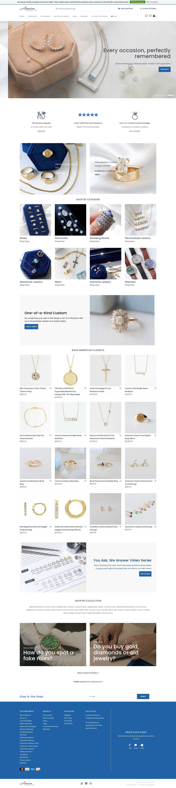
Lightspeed (150, 785)
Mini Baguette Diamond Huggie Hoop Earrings (33, 528)
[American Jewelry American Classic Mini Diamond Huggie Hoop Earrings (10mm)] (70, 509)
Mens (75, 16)
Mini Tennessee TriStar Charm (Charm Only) (33, 390)
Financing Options (27, 737)
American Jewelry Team (29, 743)
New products (48, 718)
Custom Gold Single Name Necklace (136, 390)
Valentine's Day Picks (112, 610)
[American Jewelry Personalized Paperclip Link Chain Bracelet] (35, 417)
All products (47, 715)
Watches (84, 16)
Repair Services (26, 723)
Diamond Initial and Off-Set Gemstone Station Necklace (102, 437)
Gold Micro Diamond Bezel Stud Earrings (104, 528)
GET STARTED (134, 131)
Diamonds (32, 16)
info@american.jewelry (95, 718)
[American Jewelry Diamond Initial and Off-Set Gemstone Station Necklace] (105, 417)
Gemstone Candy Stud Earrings (138, 527)
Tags (45, 723)
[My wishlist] (150, 16)
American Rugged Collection (131, 607)
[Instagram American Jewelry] (91, 783)
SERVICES (41, 131)
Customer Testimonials (29, 746)
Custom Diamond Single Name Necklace (68, 437)
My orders (68, 718)
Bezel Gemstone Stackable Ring (104, 481)
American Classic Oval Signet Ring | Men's (138, 437)
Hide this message (137, 2)
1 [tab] (157, 95)
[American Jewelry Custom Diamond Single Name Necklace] (70, 417)
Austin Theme (131, 785)
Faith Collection (65, 610)
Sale (115, 16)
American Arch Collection (42, 607)
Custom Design (26, 721)
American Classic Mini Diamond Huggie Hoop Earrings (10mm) (69, 528)
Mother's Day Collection (87, 610)
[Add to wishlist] (50, 388)
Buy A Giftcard (25, 715)
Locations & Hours (93, 715)
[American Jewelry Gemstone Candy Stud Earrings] (140, 509)
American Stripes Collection (40, 610)
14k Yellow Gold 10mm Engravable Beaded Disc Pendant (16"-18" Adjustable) (67, 391)
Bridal (22, 16)
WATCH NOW (145, 574)
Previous (8, 60)
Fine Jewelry (45, 16)
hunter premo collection (100, 613)
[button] (146, 16)
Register (67, 715)
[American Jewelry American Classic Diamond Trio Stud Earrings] (140, 463)
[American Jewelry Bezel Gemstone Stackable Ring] (105, 463)
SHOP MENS (60, 173)
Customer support (27, 749)
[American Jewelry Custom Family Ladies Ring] (70, 463)
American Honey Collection (101, 607)
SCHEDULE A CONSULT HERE (105, 173)
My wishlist (68, 723)
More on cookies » (152, 2)
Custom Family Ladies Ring (66, 481)
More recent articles (87, 673)
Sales (45, 721)
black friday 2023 (133, 610)
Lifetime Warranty (26, 729)
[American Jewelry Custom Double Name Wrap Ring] (35, 463)
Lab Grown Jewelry (61, 16)
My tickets (68, 721)
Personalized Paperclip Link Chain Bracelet (32, 437)
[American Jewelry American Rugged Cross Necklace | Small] (105, 370)
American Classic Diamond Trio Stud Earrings (139, 482)
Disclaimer (24, 757)
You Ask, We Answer (99, 16)
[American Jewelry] (35, 8)
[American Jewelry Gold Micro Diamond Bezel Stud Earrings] (105, 509)
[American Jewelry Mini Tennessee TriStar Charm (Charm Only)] (35, 370)
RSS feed (46, 729)
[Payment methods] (22, 770)
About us (23, 718)
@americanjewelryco (92, 681)
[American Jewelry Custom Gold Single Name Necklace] (140, 370)
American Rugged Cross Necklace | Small (100, 390)
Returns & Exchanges (28, 726)
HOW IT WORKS (31, 327)
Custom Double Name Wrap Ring (32, 482)
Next (168, 60)
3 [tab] (170, 95)
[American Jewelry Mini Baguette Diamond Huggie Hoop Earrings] (35, 509)
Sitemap (23, 763)
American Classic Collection (71, 607)
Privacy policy (25, 760)
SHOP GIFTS (157, 69)
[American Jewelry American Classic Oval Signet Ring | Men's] (140, 417)
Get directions (91, 728)
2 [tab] (164, 95)
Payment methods (27, 740)
